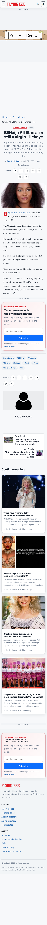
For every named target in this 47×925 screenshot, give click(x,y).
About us (5, 835)
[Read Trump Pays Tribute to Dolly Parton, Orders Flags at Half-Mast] (23, 491)
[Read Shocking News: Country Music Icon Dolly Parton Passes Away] (23, 612)
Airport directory (9, 817)
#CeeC (26, 363)
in (33, 171)
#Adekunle (32, 358)
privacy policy (9, 346)
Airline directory (8, 821)
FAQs (3, 843)
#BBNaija (20, 358)
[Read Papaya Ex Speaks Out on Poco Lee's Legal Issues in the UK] (23, 552)
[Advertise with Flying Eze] (23, 35)
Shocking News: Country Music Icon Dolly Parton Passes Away (17, 635)
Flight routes (7, 825)
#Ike (22, 368)
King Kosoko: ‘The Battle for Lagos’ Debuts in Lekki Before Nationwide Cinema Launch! (23, 695)
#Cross (35, 363)
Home (5, 117)
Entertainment (19, 117)
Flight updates (8, 813)
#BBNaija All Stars (10, 368)
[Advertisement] (23, 87)
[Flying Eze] (16, 4)
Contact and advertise (11, 839)
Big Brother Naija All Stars (19, 212)
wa (39, 171)
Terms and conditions (11, 851)
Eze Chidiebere (13, 161)
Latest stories (7, 809)
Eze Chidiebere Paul (13, 529)
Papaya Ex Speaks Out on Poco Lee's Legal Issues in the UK (17, 574)
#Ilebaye (16, 363)
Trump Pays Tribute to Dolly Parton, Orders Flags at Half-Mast (18, 514)
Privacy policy (7, 847)
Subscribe (23, 338)
